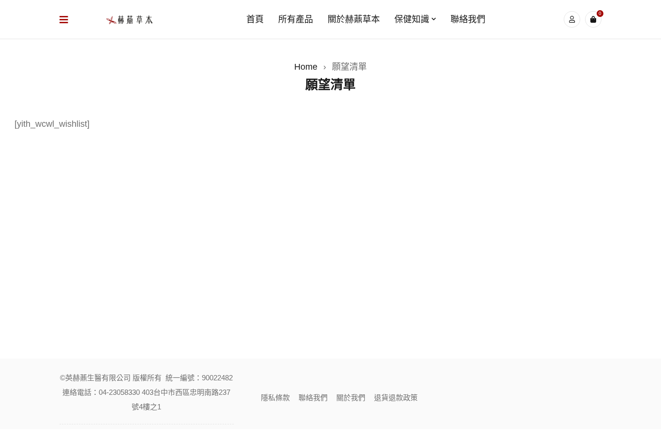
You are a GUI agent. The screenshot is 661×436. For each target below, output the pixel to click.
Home (305, 67)
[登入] (572, 19)
